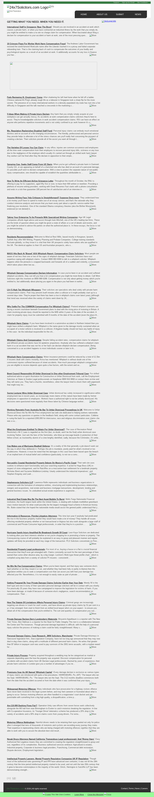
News (137, 788)
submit (120, 14)
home (84, 14)
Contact (124, 788)
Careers (144, 788)
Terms (131, 788)
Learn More (79, 795)
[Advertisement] (124, 43)
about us (102, 14)
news (138, 14)
